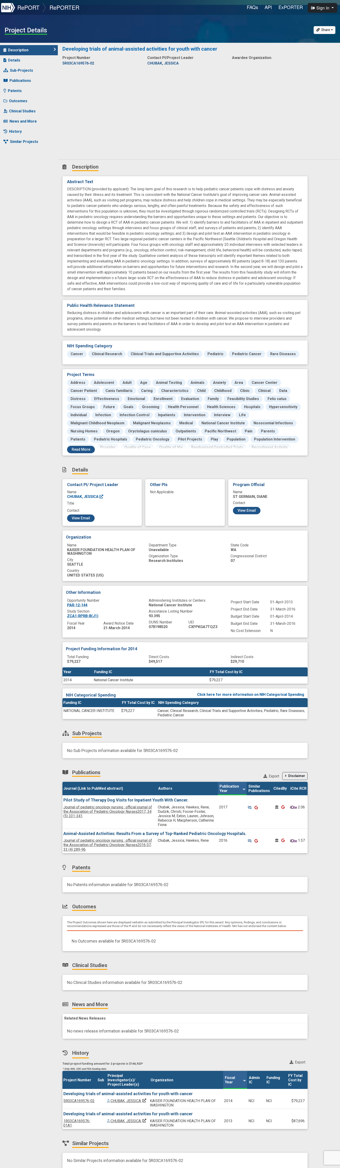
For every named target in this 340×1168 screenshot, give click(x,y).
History (15, 131)
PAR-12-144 (77, 605)
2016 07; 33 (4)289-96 (107, 844)
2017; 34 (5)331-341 (107, 811)
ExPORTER (290, 7)
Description (18, 50)
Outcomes (18, 101)
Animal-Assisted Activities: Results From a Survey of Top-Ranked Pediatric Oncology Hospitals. (154, 833)
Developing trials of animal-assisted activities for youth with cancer (128, 1093)
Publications (20, 80)
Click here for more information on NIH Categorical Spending (250, 694)
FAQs (252, 7)
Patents (15, 91)
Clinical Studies (22, 111)
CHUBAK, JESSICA (83, 496)
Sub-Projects (21, 70)
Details (14, 60)
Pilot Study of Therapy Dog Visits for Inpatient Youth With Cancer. (126, 800)
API (268, 7)
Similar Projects (24, 141)
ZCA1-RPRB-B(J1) (82, 616)
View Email (81, 518)
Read (81, 449)
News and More (23, 121)
